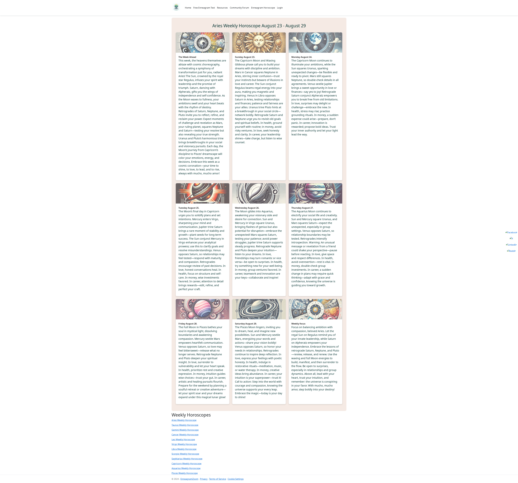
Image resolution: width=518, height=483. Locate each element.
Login (280, 7)
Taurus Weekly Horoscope (185, 425)
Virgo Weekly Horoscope (184, 444)
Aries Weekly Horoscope (184, 420)
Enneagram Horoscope (263, 7)
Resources (222, 7)
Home (188, 7)
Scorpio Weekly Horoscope (185, 453)
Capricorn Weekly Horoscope (186, 463)
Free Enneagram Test (204, 7)
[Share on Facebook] (511, 232)
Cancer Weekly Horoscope (185, 434)
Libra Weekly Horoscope (184, 449)
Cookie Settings (236, 478)
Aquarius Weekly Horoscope (186, 468)
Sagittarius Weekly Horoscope (187, 458)
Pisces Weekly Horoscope (185, 473)
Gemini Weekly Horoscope (185, 429)
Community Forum (239, 7)
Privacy (204, 478)
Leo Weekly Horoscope (183, 439)
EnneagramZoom (189, 478)
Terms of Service (217, 478)
